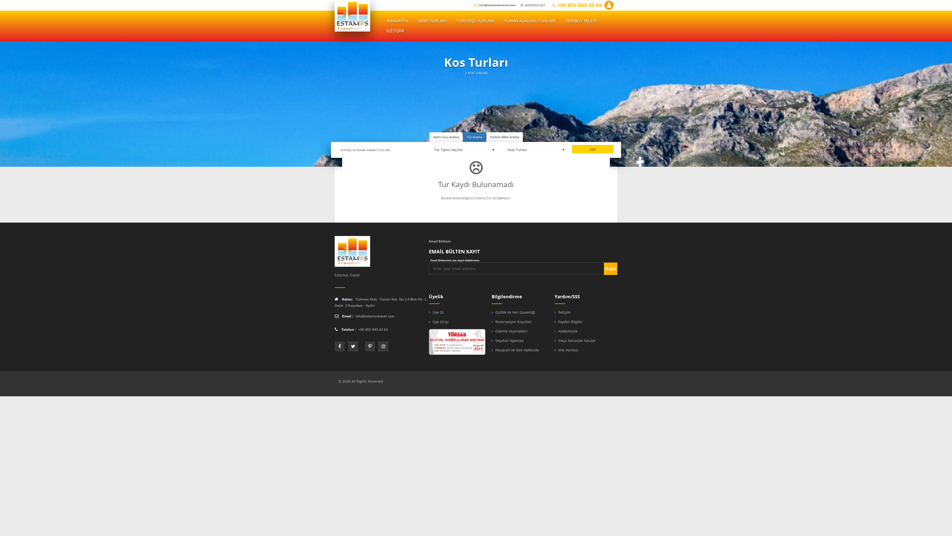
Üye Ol (438, 312)
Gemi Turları (432, 21)
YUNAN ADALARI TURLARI (530, 21)
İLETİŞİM (395, 31)
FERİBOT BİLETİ (581, 21)
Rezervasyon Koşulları (513, 321)
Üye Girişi (440, 321)
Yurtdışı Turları (475, 21)
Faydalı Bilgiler (570, 321)
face (340, 346)
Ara (593, 149)
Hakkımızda (567, 331)
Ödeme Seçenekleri (511, 331)
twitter (353, 346)
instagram (383, 346)
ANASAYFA (397, 21)
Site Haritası (568, 350)
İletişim (564, 312)
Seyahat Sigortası (509, 340)
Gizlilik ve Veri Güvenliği (515, 312)
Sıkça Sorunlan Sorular (577, 340)
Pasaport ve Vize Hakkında (517, 350)
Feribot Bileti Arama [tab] (504, 137)
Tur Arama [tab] (474, 137)
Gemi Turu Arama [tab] (446, 137)
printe (370, 346)
